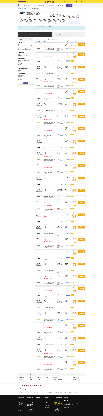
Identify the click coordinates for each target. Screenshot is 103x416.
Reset (31, 39)
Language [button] (78, 1)
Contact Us (83, 1)
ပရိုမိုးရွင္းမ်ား (20, 404)
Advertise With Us (57, 411)
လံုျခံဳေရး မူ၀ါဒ (57, 409)
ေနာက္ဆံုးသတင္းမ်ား (21, 402)
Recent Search (64, 1)
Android (46, 399)
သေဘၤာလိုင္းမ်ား (30, 410)
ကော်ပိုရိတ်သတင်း (20, 403)
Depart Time (37, 41)
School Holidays (47, 410)
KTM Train (21, 379)
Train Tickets (24, 8)
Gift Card (37, 399)
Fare (75, 41)
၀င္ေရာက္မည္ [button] (57, 1)
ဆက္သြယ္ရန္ (19, 410)
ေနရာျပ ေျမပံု (21, 411)
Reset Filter (25, 82)
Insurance (72, 48)
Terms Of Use (56, 410)
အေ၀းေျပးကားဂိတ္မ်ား (30, 404)
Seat (67, 41)
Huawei (46, 402)
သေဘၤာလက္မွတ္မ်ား (30, 409)
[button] (68, 2)
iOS (45, 401)
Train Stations (29, 408)
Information (47, 407)
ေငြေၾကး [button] (73, 1)
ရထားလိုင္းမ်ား (29, 406)
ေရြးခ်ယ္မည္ (81, 44)
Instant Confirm (68, 48)
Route (45, 41)
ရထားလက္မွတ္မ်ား (29, 405)
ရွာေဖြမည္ (69, 5)
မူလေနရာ (19, 8)
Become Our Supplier (57, 401)
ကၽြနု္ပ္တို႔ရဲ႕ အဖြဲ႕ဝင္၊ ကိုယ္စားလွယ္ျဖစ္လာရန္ (58, 403)
